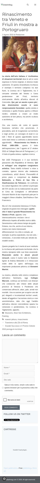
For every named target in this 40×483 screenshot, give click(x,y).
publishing (27, 468)
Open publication (10, 468)
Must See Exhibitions (22, 313)
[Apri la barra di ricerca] (27, 4)
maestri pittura (11, 319)
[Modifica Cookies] (4, 479)
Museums (9, 313)
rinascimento (23, 319)
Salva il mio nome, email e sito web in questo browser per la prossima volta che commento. (20, 388)
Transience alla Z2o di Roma (16, 323)
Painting (5, 316)
